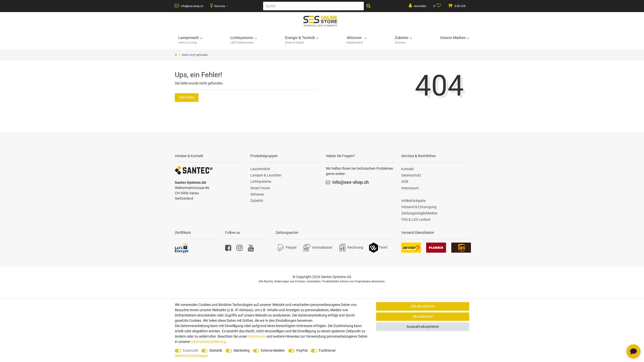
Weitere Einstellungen (191, 356)
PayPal (301, 350)
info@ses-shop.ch (191, 6)
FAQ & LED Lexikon (416, 219)
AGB (404, 181)
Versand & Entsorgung (418, 207)
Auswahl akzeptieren (423, 327)
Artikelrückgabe (413, 201)
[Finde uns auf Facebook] (228, 249)
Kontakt (407, 169)
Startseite (186, 97)
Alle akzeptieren (423, 306)
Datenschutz (411, 175)
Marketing (242, 350)
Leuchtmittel (260, 169)
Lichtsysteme (260, 181)
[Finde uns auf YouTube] (251, 249)
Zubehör (256, 201)
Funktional (327, 350)
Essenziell (190, 350)
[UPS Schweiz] (461, 247)
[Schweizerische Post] (411, 247)
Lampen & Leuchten (265, 175)
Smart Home (260, 188)
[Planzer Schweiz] (436, 247)
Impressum (410, 188)
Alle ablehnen (422, 316)
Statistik (215, 350)
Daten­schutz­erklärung (208, 342)
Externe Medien (273, 350)
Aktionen (257, 194)
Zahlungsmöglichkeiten (419, 213)
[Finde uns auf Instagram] (239, 249)
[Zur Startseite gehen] (176, 55)
